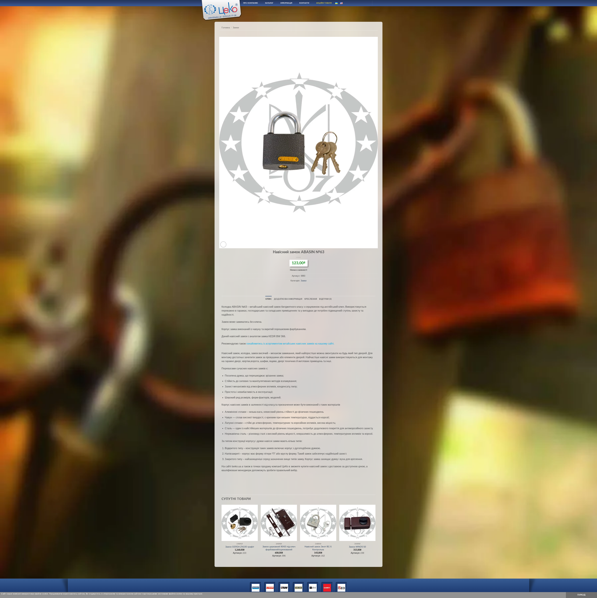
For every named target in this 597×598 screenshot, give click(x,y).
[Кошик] (377, 3)
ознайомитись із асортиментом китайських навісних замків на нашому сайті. (290, 343)
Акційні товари (324, 3)
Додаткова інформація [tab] (288, 299)
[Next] (375, 533)
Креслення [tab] (310, 299)
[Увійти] (367, 3)
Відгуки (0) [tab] (325, 299)
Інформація (286, 3)
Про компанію (250, 3)
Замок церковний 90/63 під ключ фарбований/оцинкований (278, 548)
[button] (223, 244)
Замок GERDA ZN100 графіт (239, 546)
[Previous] (221, 533)
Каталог (269, 3)
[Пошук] (359, 3)
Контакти (304, 3)
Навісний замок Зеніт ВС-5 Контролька (318, 548)
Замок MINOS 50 (357, 546)
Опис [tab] (268, 299)
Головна (226, 27)
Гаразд (581, 595)
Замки (236, 27)
